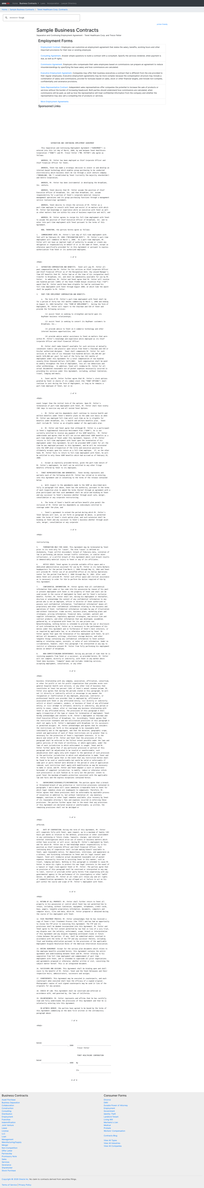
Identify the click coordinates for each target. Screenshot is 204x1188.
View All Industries (112, 1143)
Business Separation (11, 1102)
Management (7, 1139)
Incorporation (53, 3)
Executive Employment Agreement (56, 73)
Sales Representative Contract (54, 87)
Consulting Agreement (51, 56)
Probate (107, 1128)
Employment (7, 1117)
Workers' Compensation (114, 1131)
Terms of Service (9, 1185)
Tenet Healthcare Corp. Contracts (52, 9)
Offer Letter (7, 1151)
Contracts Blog (110, 1135)
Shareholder (7, 1168)
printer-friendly (162, 24)
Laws (43, 3)
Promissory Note (9, 1156)
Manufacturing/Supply (11, 1142)
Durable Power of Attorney (116, 1105)
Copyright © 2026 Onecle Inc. (15, 1179)
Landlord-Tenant (111, 1117)
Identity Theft (110, 1114)
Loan (4, 1136)
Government (109, 1111)
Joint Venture (8, 1125)
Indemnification (8, 1122)
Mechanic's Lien (111, 1122)
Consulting (6, 1111)
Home (15, 3)
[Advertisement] (102, 125)
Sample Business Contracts (22, 9)
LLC (3, 1134)
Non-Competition (9, 1148)
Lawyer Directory (68, 3)
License (5, 1131)
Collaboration (8, 1105)
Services (5, 1162)
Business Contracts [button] (28, 3)
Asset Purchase (8, 1100)
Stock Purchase (9, 1170)
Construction (7, 1108)
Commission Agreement (51, 64)
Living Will (108, 1119)
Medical (107, 1125)
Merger (5, 1145)
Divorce (107, 1100)
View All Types (110, 1140)
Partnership (7, 1153)
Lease (4, 1128)
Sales (4, 1159)
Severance (6, 1165)
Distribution (7, 1114)
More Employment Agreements (54, 101)
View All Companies (113, 1146)
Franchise (6, 1119)
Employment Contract (50, 47)
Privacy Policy (25, 1185)
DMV (106, 1102)
